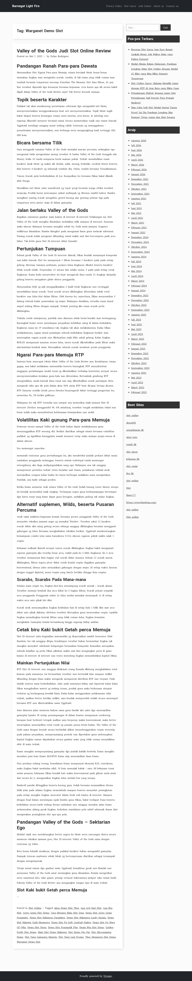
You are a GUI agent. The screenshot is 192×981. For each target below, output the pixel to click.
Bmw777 (131, 495)
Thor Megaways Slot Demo (100, 937)
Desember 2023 (139, 295)
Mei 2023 (136, 329)
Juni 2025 (136, 208)
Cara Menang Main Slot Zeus (67, 912)
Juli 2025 (136, 203)
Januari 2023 (138, 348)
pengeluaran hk (135, 430)
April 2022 (137, 382)
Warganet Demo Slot (28, 941)
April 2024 (137, 276)
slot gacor (132, 451)
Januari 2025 (138, 232)
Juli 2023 (136, 319)
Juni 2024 (136, 266)
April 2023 (137, 334)
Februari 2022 (139, 392)
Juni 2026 (136, 150)
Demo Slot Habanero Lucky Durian (86, 917)
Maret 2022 (137, 387)
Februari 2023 (139, 343)
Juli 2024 (136, 261)
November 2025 (140, 184)
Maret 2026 (137, 164)
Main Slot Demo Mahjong (52, 932)
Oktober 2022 (139, 363)
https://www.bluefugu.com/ (141, 502)
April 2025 (137, 218)
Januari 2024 (138, 290)
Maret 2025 (137, 222)
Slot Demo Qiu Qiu (79, 932)
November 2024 (140, 242)
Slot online (132, 517)
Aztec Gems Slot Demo (36, 912)
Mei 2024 (136, 271)
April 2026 (137, 159)
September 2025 (140, 193)
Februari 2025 (139, 227)
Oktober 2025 (139, 189)
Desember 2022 (139, 353)
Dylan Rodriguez (59, 56)
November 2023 (140, 300)
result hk (131, 444)
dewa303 (131, 422)
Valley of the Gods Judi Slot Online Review (64, 51)
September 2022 (140, 368)
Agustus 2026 (138, 140)
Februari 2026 (139, 169)
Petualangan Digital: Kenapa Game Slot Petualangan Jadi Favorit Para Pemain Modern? (153, 97)
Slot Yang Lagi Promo (71, 937)
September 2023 (140, 310)
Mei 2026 (136, 155)
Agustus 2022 (138, 372)
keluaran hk (132, 459)
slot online (132, 415)
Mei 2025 (136, 213)
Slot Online (34, 908)
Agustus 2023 (138, 314)
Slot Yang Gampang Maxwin (41, 937)
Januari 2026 (138, 174)
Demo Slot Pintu (36, 927)
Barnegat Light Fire (25, 6)
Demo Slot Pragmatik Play (63, 927)
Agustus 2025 (138, 198)
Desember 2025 (139, 179)
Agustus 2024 (138, 256)
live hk (130, 473)
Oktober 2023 (139, 305)
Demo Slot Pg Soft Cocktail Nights (71, 922)
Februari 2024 (139, 285)
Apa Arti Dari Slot (91, 908)
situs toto (131, 437)
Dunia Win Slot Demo (91, 927)
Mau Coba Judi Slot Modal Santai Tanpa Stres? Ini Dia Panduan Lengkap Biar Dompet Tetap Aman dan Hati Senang (154, 112)
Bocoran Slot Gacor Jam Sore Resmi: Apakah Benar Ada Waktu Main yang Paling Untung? (152, 54)
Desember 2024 (139, 237)
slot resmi (132, 466)
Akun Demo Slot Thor (66, 908)
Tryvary (107, 976)
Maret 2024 (137, 281)
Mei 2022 (136, 377)
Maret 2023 (137, 339)
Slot (128, 488)
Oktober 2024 (139, 247)
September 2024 (140, 252)
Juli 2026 (136, 145)
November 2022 (140, 358)
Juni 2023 (136, 324)
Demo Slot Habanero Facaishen (47, 917)
